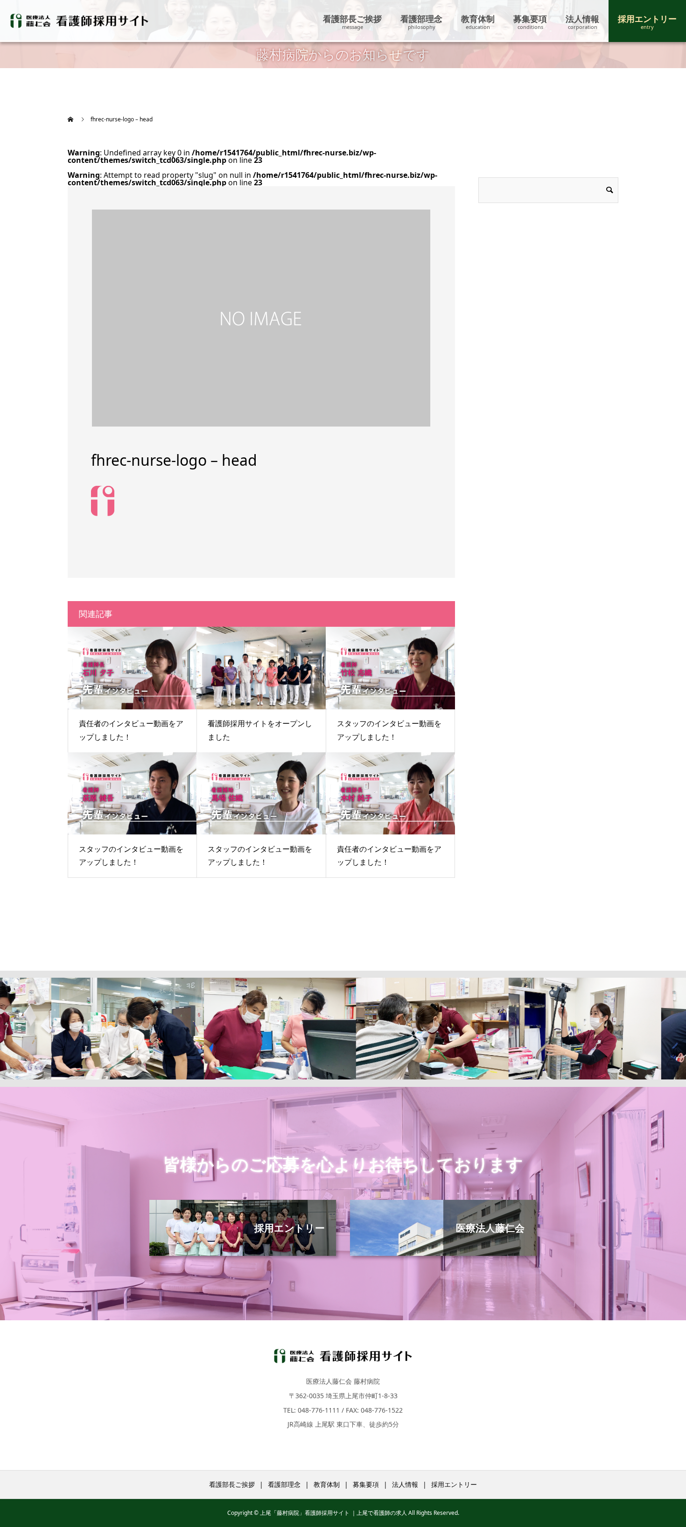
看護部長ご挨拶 (352, 18)
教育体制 (478, 18)
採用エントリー (647, 18)
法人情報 (582, 18)
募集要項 (530, 18)
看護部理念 (421, 18)
